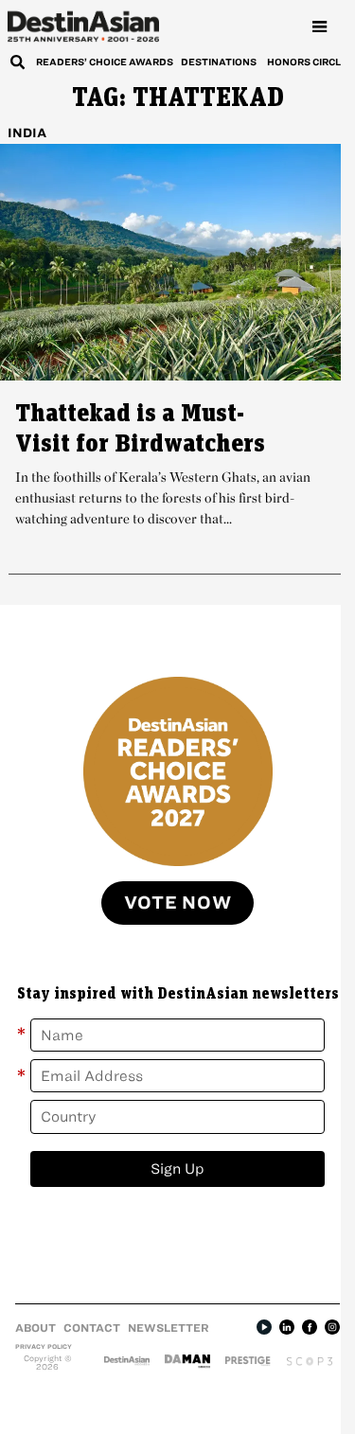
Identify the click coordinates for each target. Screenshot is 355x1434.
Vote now (178, 902)
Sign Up (177, 1168)
